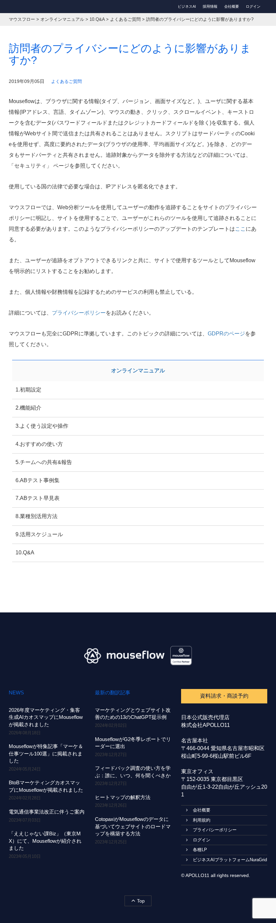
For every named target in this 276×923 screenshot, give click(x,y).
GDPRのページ (226, 333)
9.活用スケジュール (39, 534)
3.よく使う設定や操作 (41, 426)
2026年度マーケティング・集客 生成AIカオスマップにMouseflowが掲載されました (46, 717)
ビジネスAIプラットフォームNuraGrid (230, 859)
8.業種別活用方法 (36, 516)
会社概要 (231, 6)
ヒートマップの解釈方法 (122, 797)
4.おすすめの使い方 (39, 444)
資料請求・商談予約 (224, 696)
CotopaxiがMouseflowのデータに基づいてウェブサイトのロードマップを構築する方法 (133, 826)
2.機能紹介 (28, 408)
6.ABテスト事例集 (37, 480)
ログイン (253, 6)
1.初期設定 (28, 390)
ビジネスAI (187, 6)
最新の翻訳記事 (112, 692)
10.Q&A (24, 552)
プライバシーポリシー (79, 313)
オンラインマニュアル (138, 370)
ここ (240, 229)
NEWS (16, 692)
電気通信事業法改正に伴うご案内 (46, 812)
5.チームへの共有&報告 (43, 462)
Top (141, 901)
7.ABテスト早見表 (37, 498)
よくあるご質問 (66, 81)
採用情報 (210, 6)
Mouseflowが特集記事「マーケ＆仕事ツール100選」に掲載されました (46, 753)
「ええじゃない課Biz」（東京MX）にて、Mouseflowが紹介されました (45, 841)
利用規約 (201, 820)
